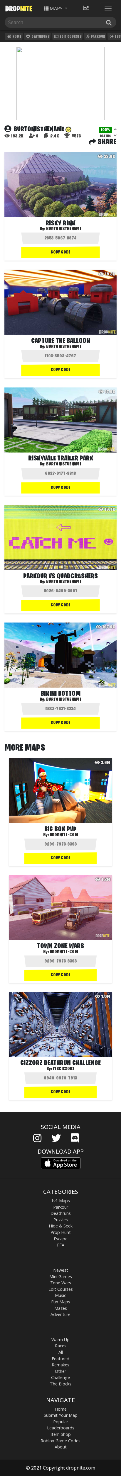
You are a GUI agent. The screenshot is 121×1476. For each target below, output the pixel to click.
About (61, 1447)
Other (60, 1371)
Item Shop (61, 1434)
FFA (60, 1245)
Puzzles (60, 1219)
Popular (60, 1421)
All (60, 1352)
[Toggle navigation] (108, 8)
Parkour (97, 37)
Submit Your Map (61, 1415)
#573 (76, 136)
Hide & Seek (61, 1226)
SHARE (106, 142)
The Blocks (60, 1384)
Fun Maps (60, 1302)
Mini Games (60, 1276)
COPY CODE (60, 252)
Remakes (60, 1365)
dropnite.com (80, 1468)
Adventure (60, 1314)
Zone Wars (60, 1282)
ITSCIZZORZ (64, 1069)
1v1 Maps (60, 1200)
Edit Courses (70, 37)
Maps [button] (56, 8)
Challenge (60, 1377)
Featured (60, 1358)
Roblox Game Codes (60, 1440)
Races (60, 1346)
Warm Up (60, 1339)
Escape (61, 1239)
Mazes (60, 1308)
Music (60, 1295)
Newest (60, 1270)
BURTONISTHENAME (64, 229)
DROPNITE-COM (64, 835)
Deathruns (40, 37)
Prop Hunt (61, 1232)
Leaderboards (60, 1428)
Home (16, 37)
